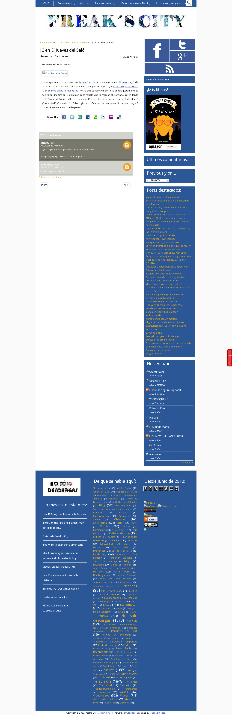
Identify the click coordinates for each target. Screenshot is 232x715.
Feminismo (121, 554)
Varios (124, 692)
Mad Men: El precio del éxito (161, 235)
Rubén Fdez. (85, 82)
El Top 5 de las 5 (122, 550)
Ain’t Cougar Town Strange (160, 238)
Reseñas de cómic (121, 659)
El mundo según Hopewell (165, 390)
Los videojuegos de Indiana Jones (164, 336)
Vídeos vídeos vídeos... (105, 699)
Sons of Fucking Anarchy (123, 673)
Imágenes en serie (103, 582)
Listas (107, 604)
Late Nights (104, 601)
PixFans (153, 417)
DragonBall (99, 550)
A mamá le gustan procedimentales (165, 294)
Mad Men (105, 608)
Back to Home (47, 42)
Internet (83, 42)
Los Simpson (128, 604)
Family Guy (99, 554)
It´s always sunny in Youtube (161, 301)
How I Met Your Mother (115, 578)
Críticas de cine (119, 533)
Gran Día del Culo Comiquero (109, 568)
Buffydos (98, 512)
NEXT (127, 185)
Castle (96, 519)
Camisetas (124, 515)
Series (109, 669)
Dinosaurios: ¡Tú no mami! (160, 339)
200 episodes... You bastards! (162, 280)
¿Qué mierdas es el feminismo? (163, 197)
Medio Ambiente (102, 611)
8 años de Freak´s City (56, 536)
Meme (121, 611)
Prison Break (100, 655)
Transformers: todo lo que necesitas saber (169, 343)
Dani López (47, 164)
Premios (128, 652)
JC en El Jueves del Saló (62, 50)
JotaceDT (46, 142)
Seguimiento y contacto (72, 3)
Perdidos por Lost (124, 631)
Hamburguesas (101, 575)
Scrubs (123, 666)
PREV (44, 185)
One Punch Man (108, 624)
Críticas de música (104, 536)
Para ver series (104, 3)
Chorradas (64, 42)
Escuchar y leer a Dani (134, 3)
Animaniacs (103, 495)
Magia (119, 608)
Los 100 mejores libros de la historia (64, 514)
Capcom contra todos (158, 350)
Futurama (98, 564)
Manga (131, 608)
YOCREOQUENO (159, 399)
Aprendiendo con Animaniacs (162, 318)
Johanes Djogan (158, 712)
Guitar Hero (122, 571)
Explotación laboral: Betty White (163, 273)
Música (103, 616)
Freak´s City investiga (105, 561)
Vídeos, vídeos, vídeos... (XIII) (59, 566)
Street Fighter (124, 677)
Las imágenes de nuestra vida (120, 597)
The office (131, 681)
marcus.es (155, 454)
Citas (134, 522)
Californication (101, 515)
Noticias (131, 620)
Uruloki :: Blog (157, 381)
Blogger (131, 712)
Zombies (124, 702)
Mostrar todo (187, 462)
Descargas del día (114, 543)
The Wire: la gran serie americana (164, 304)
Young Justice (110, 702)
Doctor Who (121, 547)
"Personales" (100, 488)
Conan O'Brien (118, 530)
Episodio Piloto (158, 408)
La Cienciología (154, 332)
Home (45, 3)
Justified (132, 590)
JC (133, 82)
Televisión (102, 681)
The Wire (125, 685)
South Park (104, 677)
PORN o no (100, 648)
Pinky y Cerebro (154, 315)
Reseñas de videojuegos (106, 662)
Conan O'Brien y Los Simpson (162, 311)
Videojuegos (101, 695)
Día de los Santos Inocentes (161, 308)
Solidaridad (99, 673)
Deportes (132, 540)
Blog (102, 505)
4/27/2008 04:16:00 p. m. (52, 167)
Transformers (130, 688)
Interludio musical (103, 586)
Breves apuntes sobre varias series (112, 509)
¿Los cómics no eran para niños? (164, 284)
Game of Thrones (121, 564)
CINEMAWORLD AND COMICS (167, 436)
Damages (115, 540)
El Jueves (124, 82)
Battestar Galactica (126, 502)
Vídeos (124, 695)
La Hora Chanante (109, 594)
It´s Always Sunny (112, 590)
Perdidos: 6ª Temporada (123, 641)
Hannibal (120, 575)
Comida (126, 526)
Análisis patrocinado (126, 491)
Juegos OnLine (154, 353)
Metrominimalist (105, 712)
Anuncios (114, 498)
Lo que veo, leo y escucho (171, 3)
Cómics (74, 42)
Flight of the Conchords (121, 557)
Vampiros (105, 692)
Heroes (133, 575)
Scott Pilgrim (109, 666)
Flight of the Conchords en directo (165, 322)
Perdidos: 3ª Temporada (116, 634)
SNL (130, 670)
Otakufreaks (156, 371)
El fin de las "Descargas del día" (61, 588)
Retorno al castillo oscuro (160, 297)
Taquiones (63, 103)
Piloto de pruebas (108, 645)
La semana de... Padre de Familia (164, 346)
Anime (117, 495)
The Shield (105, 685)
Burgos (123, 512)
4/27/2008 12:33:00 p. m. (52, 145)
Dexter (97, 547)
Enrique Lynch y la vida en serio (163, 242)
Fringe (127, 561)
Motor (134, 612)
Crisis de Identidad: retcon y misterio (166, 277)
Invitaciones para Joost (56, 597)
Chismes (119, 519)
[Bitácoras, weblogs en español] (167, 506)
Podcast (127, 645)
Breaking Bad (123, 505)
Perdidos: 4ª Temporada (106, 638)
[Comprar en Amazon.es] (163, 149)
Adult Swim (124, 488)
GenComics (156, 445)
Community (99, 529)
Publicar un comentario (50, 177)
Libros (121, 601)
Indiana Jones (125, 582)
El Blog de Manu (159, 427)
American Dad (101, 491)
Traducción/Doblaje (104, 688)
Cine (119, 523)
